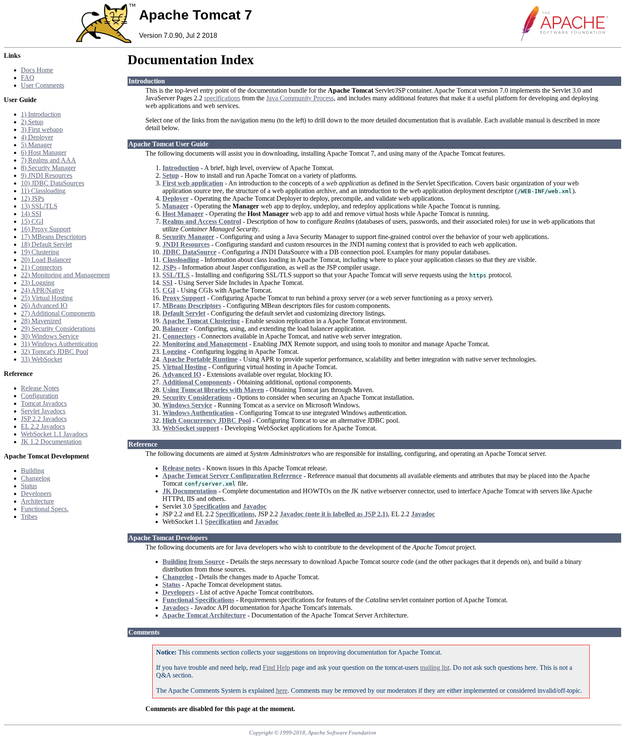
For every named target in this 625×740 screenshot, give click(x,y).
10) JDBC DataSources (52, 183)
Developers (36, 493)
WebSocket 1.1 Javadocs (54, 434)
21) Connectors (41, 267)
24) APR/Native (42, 290)
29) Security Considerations (58, 328)
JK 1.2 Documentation (51, 441)
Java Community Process (300, 98)
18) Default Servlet (46, 244)
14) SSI (31, 213)
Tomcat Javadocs (44, 403)
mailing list (434, 667)
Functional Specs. (44, 508)
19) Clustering (40, 252)
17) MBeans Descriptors (53, 236)
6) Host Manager (43, 152)
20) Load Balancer (46, 259)
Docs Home (37, 70)
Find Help (276, 667)
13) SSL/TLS (39, 206)
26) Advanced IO (44, 305)
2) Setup (32, 121)
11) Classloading (43, 190)
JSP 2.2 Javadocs (44, 418)
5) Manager (36, 144)
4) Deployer (37, 137)
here (281, 690)
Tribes (29, 516)
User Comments (42, 85)
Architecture (37, 501)
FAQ (27, 77)
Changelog (35, 478)
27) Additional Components (58, 313)
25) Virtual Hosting (47, 298)
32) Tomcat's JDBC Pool (54, 351)
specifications (222, 98)
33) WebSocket (41, 359)
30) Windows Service (50, 336)
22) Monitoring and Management (65, 275)
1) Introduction (41, 114)
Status (29, 486)
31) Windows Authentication (59, 343)
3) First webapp (42, 129)
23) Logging (37, 282)
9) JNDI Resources (46, 175)
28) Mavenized (41, 320)
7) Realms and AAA (48, 160)
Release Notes (40, 388)
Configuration (39, 395)
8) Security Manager (48, 167)
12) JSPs (32, 198)
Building (32, 470)
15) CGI (32, 221)
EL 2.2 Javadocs (43, 426)
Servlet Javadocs (43, 411)
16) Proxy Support (46, 229)
